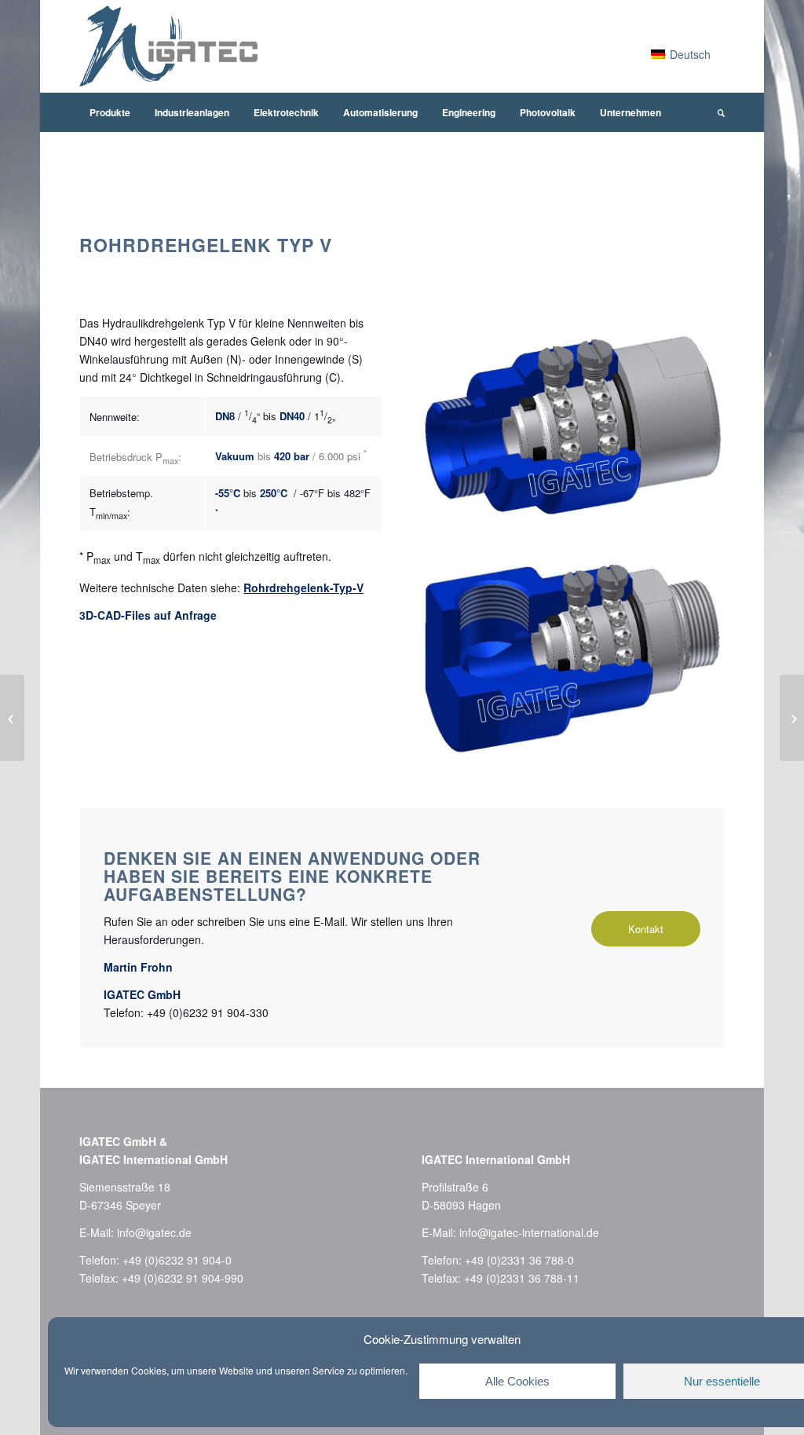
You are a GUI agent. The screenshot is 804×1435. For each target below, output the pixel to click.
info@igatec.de (154, 1232)
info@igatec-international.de (529, 1232)
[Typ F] (12, 718)
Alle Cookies (517, 1381)
